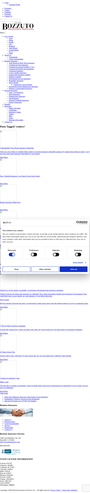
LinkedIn (7, 12)
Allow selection (45, 269)
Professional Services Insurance (20, 79)
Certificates (13, 110)
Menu (2, 33)
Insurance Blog (9, 422)
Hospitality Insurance (16, 81)
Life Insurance (14, 98)
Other (11, 53)
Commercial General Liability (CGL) (22, 67)
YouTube (7, 14)
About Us (7, 55)
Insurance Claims (15, 112)
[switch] (34, 254)
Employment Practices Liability (20, 75)
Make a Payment (14, 108)
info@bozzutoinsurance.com (10, 442)
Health (11, 42)
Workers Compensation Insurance (20, 88)
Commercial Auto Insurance (18, 65)
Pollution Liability (15, 77)
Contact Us (8, 16)
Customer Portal (14, 5)
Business (12, 46)
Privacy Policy (56, 490)
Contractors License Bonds (22, 85)
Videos (11, 114)
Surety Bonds (13, 83)
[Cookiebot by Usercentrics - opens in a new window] (77, 222)
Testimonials (13, 57)
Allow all (73, 269)
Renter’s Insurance (15, 102)
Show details (78, 263)
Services (7, 426)
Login (6, 3)
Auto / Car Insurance (16, 92)
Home (11, 40)
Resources (8, 106)
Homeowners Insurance (17, 96)
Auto (10, 38)
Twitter (6, 10)
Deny (16, 269)
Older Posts (4, 393)
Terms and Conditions (69, 490)
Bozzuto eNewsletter (16, 120)
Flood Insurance (14, 94)
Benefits (7, 104)
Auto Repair (13, 48)
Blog (10, 116)
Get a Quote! (8, 36)
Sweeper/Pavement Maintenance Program (23, 87)
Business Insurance (11, 61)
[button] (5, 32)
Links (11, 118)
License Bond (13, 50)
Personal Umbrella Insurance (19, 100)
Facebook (7, 8)
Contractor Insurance (16, 71)
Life (10, 44)
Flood (11, 52)
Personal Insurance (10, 90)
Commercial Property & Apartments (21, 69)
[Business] (16, 416)
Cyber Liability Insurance (17, 73)
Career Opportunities (16, 59)
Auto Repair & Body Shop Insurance (22, 63)
